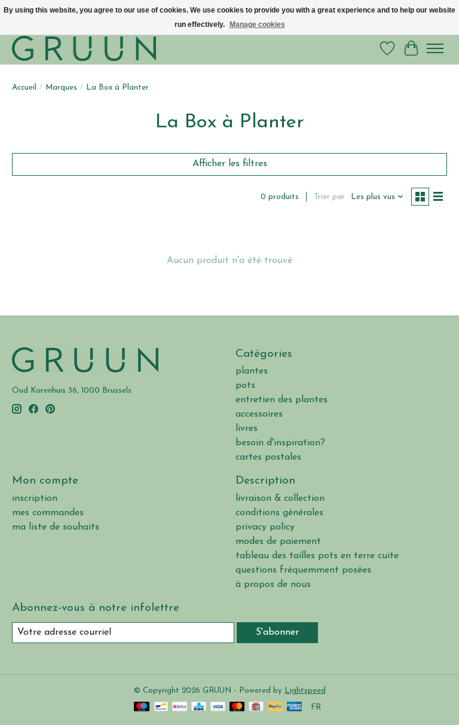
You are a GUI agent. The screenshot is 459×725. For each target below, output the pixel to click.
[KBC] (198, 707)
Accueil (24, 87)
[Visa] (218, 707)
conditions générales (279, 513)
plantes (251, 371)
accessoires (259, 414)
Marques (61, 87)
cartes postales (268, 457)
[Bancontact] (161, 707)
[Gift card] (256, 707)
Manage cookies (257, 24)
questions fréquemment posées (303, 570)
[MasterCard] (237, 707)
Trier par (329, 197)
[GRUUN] (84, 48)
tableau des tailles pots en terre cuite (317, 556)
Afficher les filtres (229, 164)
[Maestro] (141, 707)
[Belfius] (179, 707)
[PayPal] (275, 707)
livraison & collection (280, 498)
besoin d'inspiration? (280, 443)
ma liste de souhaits (55, 527)
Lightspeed (305, 691)
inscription (34, 498)
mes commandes (48, 513)
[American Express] (294, 707)
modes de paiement (278, 541)
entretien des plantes (281, 400)
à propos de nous (273, 584)
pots (245, 385)
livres (246, 428)
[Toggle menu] (435, 48)
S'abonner (277, 632)
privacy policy (265, 527)
